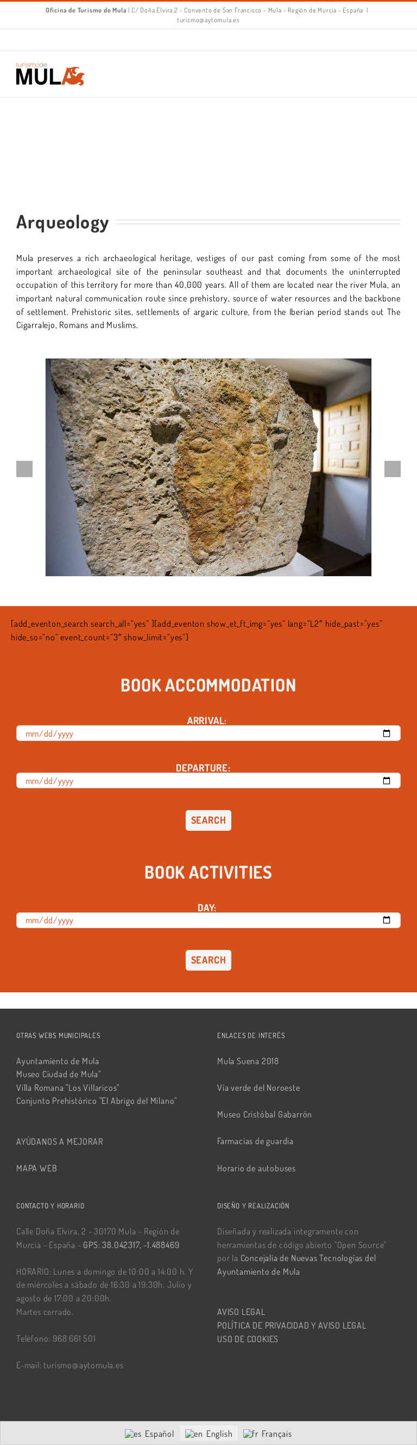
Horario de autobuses (256, 1168)
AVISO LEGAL (241, 1311)
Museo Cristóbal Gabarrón (264, 1114)
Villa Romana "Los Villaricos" (67, 1087)
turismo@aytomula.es (208, 20)
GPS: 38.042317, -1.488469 (131, 1244)
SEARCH (208, 820)
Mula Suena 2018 (248, 1060)
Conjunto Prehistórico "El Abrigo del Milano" (96, 1100)
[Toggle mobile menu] (396, 67)
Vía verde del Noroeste (258, 1087)
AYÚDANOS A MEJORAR (59, 1141)
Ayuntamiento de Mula (57, 1060)
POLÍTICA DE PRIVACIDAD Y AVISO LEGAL (292, 1325)
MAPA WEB (36, 1168)
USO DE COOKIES (248, 1338)
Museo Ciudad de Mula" (58, 1074)
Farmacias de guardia (255, 1140)
